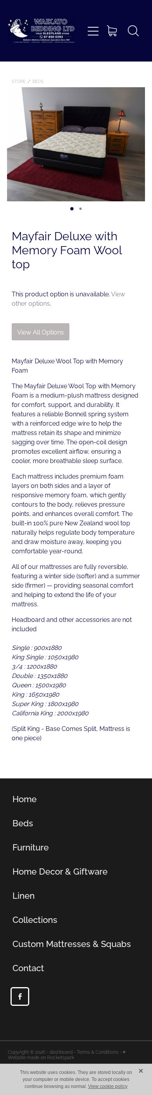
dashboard (60, 1051)
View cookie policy (107, 1086)
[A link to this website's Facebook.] (20, 996)
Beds (38, 81)
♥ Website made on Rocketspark (66, 1054)
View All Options (40, 331)
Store (19, 81)
